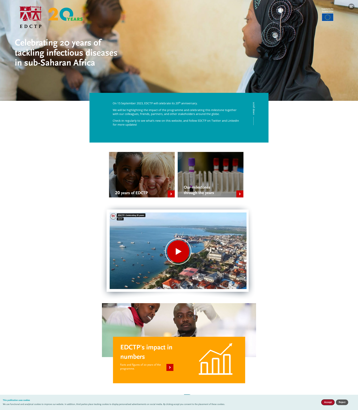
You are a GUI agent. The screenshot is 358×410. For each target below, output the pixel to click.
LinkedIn (233, 121)
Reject (342, 402)
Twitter (216, 121)
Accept (328, 402)
